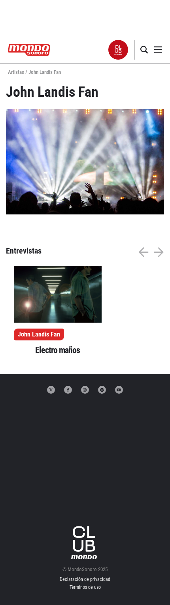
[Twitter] (51, 390)
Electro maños (57, 350)
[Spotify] (102, 390)
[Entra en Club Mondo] (85, 542)
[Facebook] (68, 390)
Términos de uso (85, 587)
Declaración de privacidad (85, 579)
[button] (118, 50)
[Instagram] (85, 390)
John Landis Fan (39, 334)
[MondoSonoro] (29, 49)
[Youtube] (119, 390)
